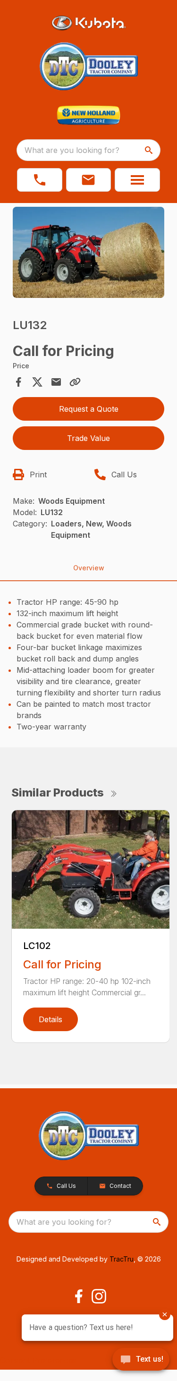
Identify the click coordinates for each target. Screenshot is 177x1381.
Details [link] (50, 1019)
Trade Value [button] (88, 438)
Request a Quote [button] (88, 409)
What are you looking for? (72, 150)
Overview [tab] (88, 568)
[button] (39, 180)
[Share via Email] (56, 382)
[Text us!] (141, 1360)
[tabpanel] (89, 254)
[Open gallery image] (89, 252)
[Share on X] (37, 382)
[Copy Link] (75, 382)
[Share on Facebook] (18, 382)
